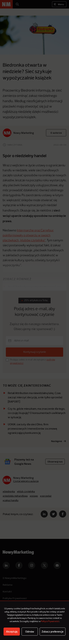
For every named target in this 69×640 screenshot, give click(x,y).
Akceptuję (12, 631)
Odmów (29, 631)
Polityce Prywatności (50, 621)
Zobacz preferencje (53, 631)
